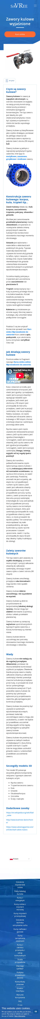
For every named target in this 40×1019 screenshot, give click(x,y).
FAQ (20, 1001)
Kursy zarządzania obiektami (20, 938)
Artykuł (11, 80)
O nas (20, 1005)
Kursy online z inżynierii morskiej (20, 907)
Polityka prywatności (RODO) (20, 975)
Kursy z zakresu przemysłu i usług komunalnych (20, 950)
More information (19, 1016)
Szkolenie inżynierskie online (20, 885)
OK (36, 1011)
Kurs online (20, 34)
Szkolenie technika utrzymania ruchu (20, 923)
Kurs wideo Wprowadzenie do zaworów (19, 332)
